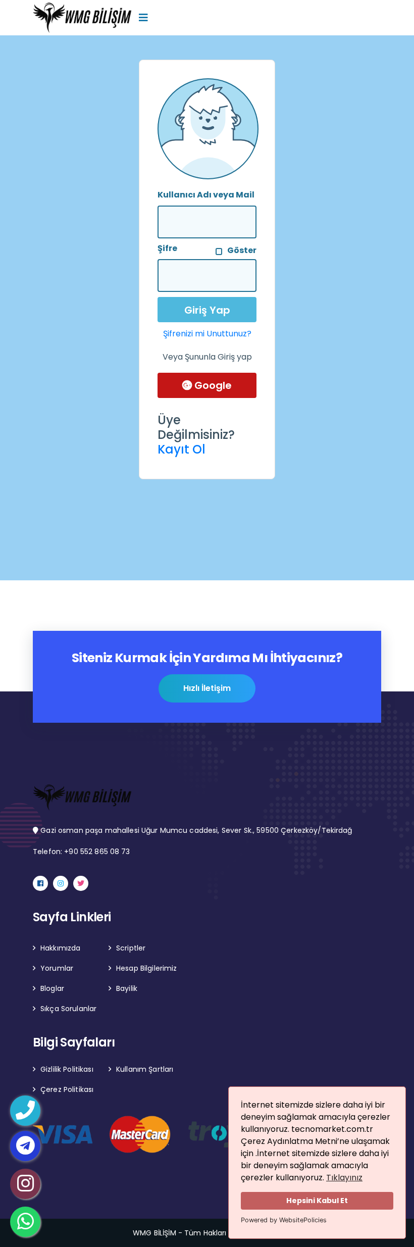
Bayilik (126, 988)
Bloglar (52, 988)
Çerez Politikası (66, 1089)
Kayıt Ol (181, 449)
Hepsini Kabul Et (317, 1200)
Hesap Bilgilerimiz (146, 968)
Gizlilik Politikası (66, 1069)
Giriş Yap (207, 310)
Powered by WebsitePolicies (284, 1220)
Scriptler (130, 948)
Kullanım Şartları (144, 1069)
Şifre (167, 248)
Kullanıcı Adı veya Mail (206, 195)
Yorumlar (56, 968)
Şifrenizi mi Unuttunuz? (207, 333)
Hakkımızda (60, 948)
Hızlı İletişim (207, 688)
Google (212, 385)
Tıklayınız (344, 1177)
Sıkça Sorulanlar (68, 1009)
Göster (241, 250)
